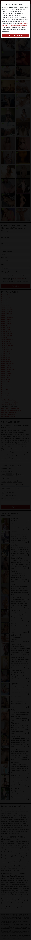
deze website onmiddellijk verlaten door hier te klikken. (15, 25)
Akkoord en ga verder (15, 35)
